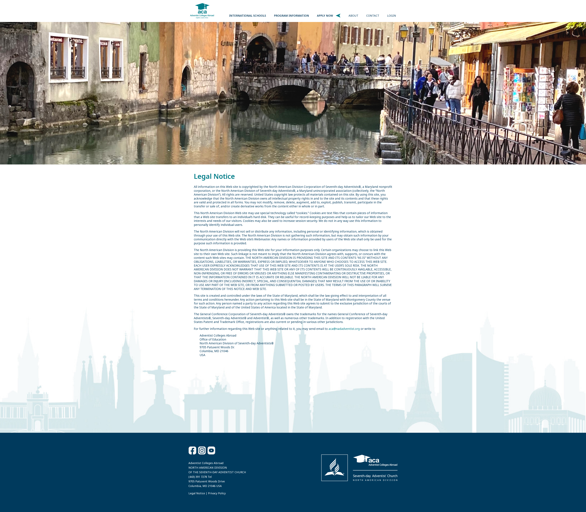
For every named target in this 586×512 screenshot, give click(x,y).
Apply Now (325, 15)
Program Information (291, 15)
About (353, 15)
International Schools (247, 15)
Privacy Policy (217, 493)
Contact (372, 15)
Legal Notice (196, 493)
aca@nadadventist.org (344, 329)
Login (391, 15)
